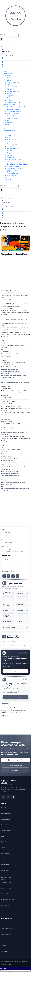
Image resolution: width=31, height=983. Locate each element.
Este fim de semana (6, 813)
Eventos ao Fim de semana (11, 561)
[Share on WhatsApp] (13, 576)
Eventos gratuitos (5, 819)
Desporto (10, 96)
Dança (6, 559)
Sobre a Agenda (5, 951)
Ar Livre (9, 93)
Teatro (9, 78)
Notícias (6, 120)
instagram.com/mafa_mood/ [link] (9, 369)
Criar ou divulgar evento (7, 928)
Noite (8, 84)
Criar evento (17, 770)
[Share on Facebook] (4, 576)
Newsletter (4, 940)
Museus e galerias (5, 893)
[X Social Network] (8, 576)
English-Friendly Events (14, 102)
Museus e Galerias (13, 109)
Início (5, 71)
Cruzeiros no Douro (6, 888)
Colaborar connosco (6, 934)
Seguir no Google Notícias (14, 671)
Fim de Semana (12, 87)
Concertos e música (6, 830)
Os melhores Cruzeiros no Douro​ (17, 107)
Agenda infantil (5, 825)
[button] (15, 491)
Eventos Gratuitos (13, 82)
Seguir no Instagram (14, 697)
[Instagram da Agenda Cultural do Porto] (3, 797)
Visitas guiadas (5, 910)
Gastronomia (7, 562)
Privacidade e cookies (6, 964)
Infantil (9, 75)
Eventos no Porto (9, 73)
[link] (10, 371)
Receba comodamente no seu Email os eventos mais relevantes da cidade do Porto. (13, 710)
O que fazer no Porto (6, 882)
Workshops (10, 89)
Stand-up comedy (5, 853)
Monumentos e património (7, 899)
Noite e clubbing (5, 864)
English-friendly (5, 870)
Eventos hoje (4, 808)
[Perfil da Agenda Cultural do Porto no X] (13, 797)
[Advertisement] (15, 272)
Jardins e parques (5, 905)
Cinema (9, 98)
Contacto (6, 125)
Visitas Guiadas (12, 118)
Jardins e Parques (13, 116)
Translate (14, 973)
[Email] (17, 576)
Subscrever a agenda (17, 765)
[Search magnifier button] (1, 39)
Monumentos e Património (15, 111)
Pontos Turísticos (9, 105)
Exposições (10, 100)
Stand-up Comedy (13, 91)
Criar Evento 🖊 (8, 122)
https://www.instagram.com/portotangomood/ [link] (15, 382)
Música (9, 80)
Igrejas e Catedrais (13, 113)
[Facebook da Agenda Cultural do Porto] (8, 797)
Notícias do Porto (5, 923)
